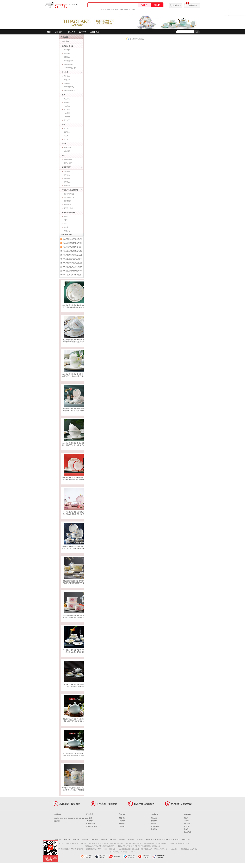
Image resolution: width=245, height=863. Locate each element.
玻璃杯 (107, 9)
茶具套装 (67, 128)
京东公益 (176, 839)
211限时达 (89, 821)
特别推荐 (65, 72)
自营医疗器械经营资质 (133, 843)
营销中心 (104, 839)
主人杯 (66, 139)
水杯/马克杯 (68, 159)
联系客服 (57, 821)
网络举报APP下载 (144, 856)
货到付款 (122, 818)
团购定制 (67, 231)
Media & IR (186, 839)
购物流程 (57, 818)
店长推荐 (67, 76)
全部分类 (58, 32)
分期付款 (122, 823)
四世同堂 (82, 32)
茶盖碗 (66, 136)
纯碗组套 (67, 117)
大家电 (84, 818)
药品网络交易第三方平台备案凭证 (155, 843)
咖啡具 (64, 143)
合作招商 (85, 839)
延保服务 (187, 823)
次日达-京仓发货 (69, 90)
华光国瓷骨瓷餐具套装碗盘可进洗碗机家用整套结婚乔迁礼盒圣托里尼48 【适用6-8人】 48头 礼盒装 (75, 342)
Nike (121, 9)
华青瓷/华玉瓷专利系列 (70, 190)
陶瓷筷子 (67, 120)
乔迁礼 (66, 220)
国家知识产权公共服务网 (158, 856)
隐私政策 (167, 839)
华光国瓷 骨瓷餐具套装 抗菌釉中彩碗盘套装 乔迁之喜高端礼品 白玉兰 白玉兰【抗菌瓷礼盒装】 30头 (75, 376)
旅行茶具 (67, 132)
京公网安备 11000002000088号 (67, 843)
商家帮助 (94, 839)
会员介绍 (63, 818)
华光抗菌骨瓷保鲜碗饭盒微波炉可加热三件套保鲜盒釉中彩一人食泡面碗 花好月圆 (75, 617)
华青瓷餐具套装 (69, 194)
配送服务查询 (90, 823)
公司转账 (122, 826)
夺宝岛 (186, 818)
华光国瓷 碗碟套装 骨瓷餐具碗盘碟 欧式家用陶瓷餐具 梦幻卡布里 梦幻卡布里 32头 (75, 549)
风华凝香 (67, 186)
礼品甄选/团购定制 (68, 212)
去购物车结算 (192, 5)
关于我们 (58, 839)
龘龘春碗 (67, 57)
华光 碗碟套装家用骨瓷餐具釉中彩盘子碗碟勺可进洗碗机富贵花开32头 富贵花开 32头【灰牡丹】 (75, 583)
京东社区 (140, 839)
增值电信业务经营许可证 (189, 849)
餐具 (63, 95)
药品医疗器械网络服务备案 (113, 843)
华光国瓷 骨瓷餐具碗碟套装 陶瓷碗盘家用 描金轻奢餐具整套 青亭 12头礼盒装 (75, 307)
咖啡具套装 (67, 147)
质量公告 (158, 839)
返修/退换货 (155, 826)
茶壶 (112, 9)
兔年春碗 (67, 54)
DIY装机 (186, 821)
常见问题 (78, 818)
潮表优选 (127, 9)
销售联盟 (131, 839)
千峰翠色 (67, 175)
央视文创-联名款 (67, 46)
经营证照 (112, 849)
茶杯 (116, 9)
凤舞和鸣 (67, 178)
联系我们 (67, 839)
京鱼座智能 (187, 832)
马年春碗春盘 (68, 64)
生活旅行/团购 (70, 818)
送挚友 (66, 227)
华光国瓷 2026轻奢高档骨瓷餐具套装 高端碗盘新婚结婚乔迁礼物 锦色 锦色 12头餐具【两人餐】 (75, 480)
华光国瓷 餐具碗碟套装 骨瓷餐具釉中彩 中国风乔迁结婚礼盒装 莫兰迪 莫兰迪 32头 (75, 445)
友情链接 (122, 839)
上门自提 (89, 818)
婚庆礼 (66, 216)
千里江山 (67, 182)
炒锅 (133, 9)
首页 (49, 32)
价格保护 (154, 821)
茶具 (102, 9)
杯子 (63, 155)
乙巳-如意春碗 (68, 61)
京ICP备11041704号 (88, 843)
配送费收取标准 (91, 826)
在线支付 (122, 821)
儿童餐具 (67, 106)
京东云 (133, 852)
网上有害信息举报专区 (129, 856)
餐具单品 (67, 109)
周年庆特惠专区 (69, 87)
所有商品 (65, 41)
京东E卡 (186, 826)
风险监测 (149, 839)
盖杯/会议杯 (68, 163)
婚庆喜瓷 (71, 32)
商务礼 (66, 224)
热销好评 (67, 80)
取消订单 (154, 829)
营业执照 (174, 849)
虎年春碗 (67, 50)
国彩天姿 (67, 171)
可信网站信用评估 (86, 856)
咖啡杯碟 (67, 151)
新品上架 (67, 83)
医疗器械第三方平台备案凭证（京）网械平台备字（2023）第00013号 (143, 849)
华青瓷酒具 (67, 205)
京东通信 (187, 829)
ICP (99, 843)
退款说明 (154, 823)
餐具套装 (67, 99)
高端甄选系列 (66, 167)
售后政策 (154, 818)
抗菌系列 (67, 102)
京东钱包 (124, 852)
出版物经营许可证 (124, 846)
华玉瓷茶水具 (68, 208)
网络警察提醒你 (101, 856)
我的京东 (176, 5)
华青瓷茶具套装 (69, 197)
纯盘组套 (67, 113)
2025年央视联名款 (70, 68)
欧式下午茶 (94, 32)
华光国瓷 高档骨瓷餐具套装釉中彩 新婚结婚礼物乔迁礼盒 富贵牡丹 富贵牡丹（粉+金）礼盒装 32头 (75, 514)
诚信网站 (115, 856)
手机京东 (113, 839)
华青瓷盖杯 (67, 201)
